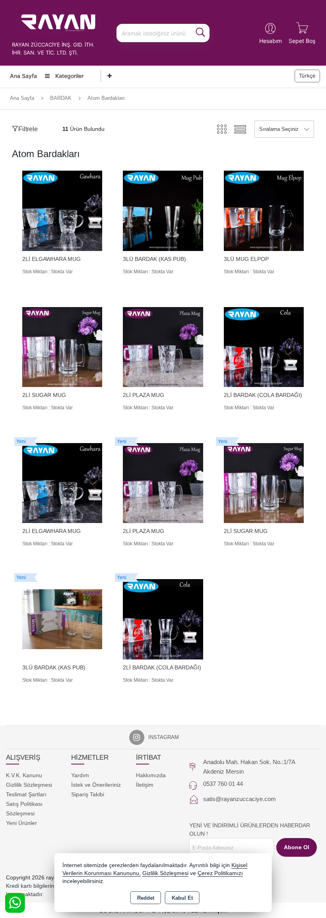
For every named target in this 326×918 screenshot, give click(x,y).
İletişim (144, 785)
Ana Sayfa (23, 75)
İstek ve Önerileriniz (96, 785)
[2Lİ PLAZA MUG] (163, 346)
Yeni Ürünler (21, 823)
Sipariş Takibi (87, 794)
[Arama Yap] (200, 33)
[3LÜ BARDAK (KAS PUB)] (163, 210)
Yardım (80, 775)
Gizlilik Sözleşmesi (29, 785)
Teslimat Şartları (26, 794)
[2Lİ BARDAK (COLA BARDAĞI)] (264, 346)
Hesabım (270, 40)
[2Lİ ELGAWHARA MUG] (62, 210)
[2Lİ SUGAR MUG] (62, 346)
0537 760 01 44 (223, 783)
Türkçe (307, 75)
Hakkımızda (151, 775)
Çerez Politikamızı (220, 873)
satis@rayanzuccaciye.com (239, 798)
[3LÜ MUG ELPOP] (264, 210)
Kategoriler (68, 75)
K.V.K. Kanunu (24, 775)
